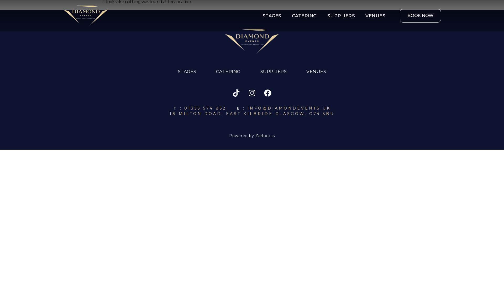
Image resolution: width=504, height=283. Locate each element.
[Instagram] (252, 93)
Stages (271, 15)
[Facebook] (267, 93)
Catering (304, 15)
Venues (375, 15)
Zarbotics (265, 135)
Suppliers (341, 15)
